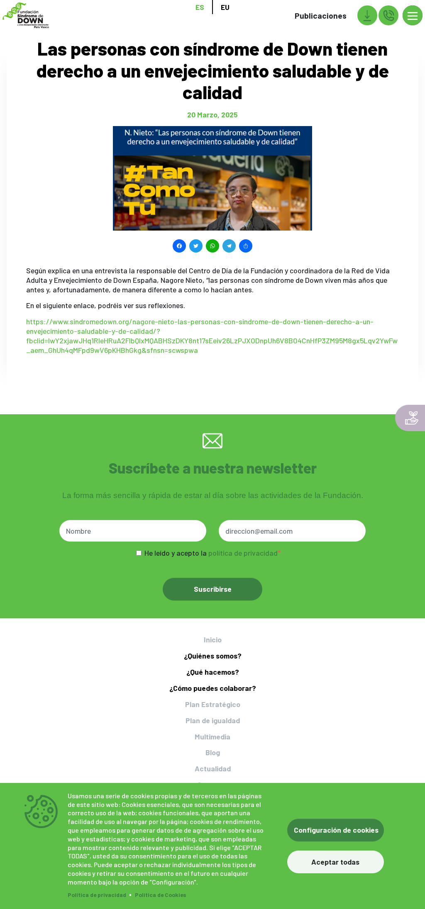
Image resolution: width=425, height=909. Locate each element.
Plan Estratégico (212, 704)
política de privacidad (243, 552)
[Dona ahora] (410, 418)
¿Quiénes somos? (213, 655)
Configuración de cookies (336, 829)
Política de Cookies (160, 894)
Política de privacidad (97, 894)
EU (225, 7)
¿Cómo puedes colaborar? (212, 688)
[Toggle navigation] (413, 15)
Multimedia (212, 736)
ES (199, 7)
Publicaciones (321, 15)
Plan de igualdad (213, 720)
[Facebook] (179, 245)
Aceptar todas (335, 861)
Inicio (213, 639)
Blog (212, 752)
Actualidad (213, 768)
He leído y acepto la (211, 552)
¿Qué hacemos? (212, 671)
